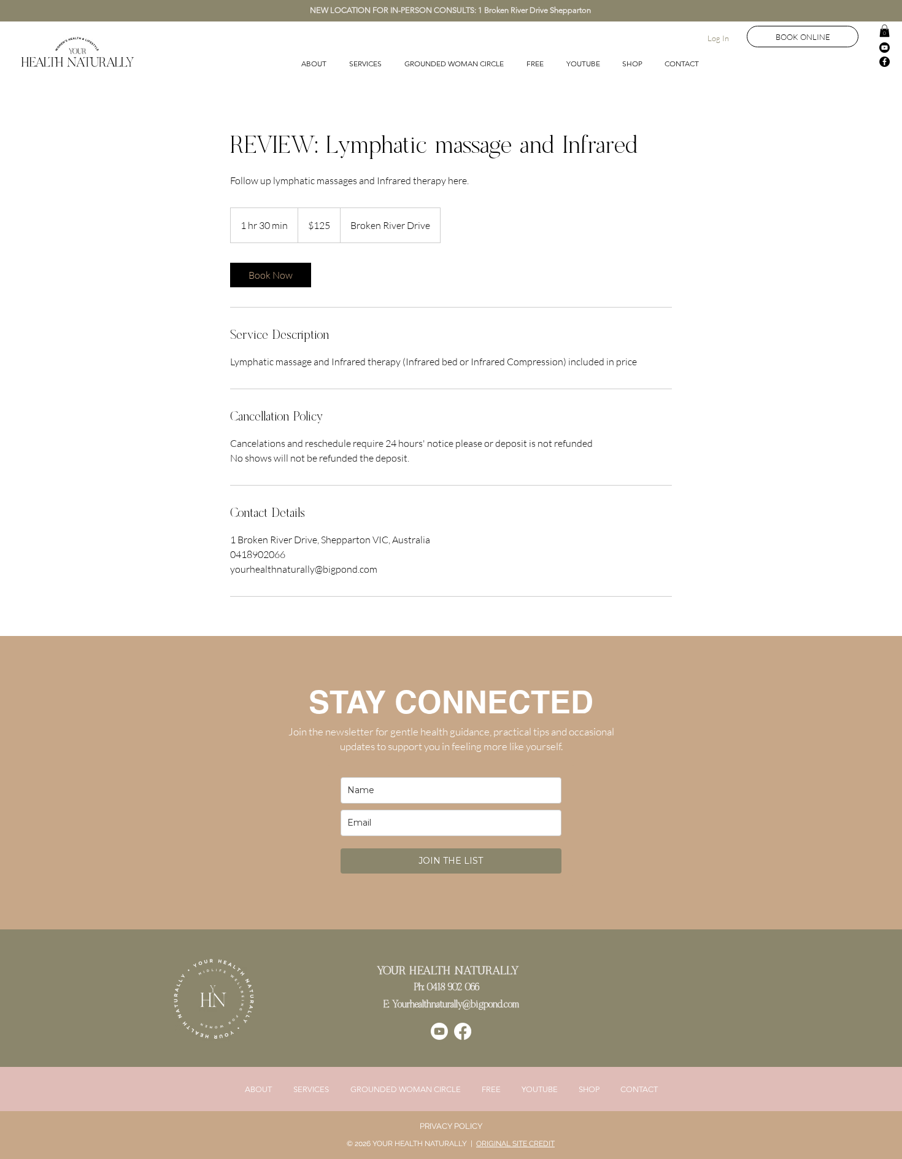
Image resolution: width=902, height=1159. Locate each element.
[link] (270, 275)
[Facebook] (884, 61)
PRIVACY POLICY (451, 1126)
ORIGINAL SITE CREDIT (515, 1143)
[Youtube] (884, 47)
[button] (884, 31)
